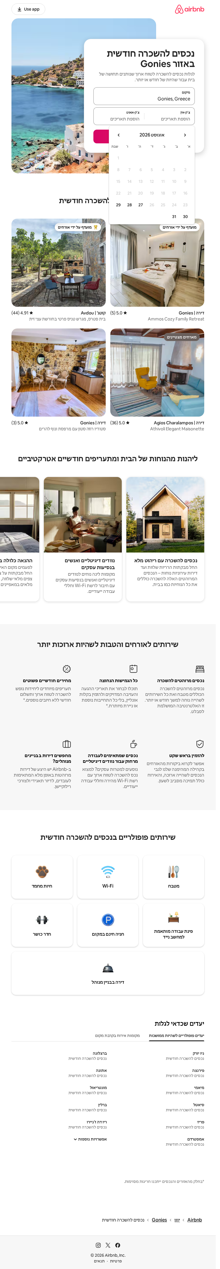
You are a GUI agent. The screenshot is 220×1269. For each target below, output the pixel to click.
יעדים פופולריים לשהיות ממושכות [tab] (176, 1035)
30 (185, 216)
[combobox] (144, 98)
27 (140, 204)
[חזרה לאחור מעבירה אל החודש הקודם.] (184, 135)
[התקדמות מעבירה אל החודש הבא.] (119, 135)
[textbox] (169, 118)
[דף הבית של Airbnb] (189, 9)
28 (129, 204)
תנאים (99, 1261)
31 (174, 216)
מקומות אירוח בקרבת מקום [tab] (117, 1035)
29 (118, 204)
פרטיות (116, 1261)
